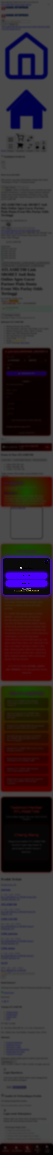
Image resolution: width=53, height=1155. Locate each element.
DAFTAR (26, 584)
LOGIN (26, 576)
